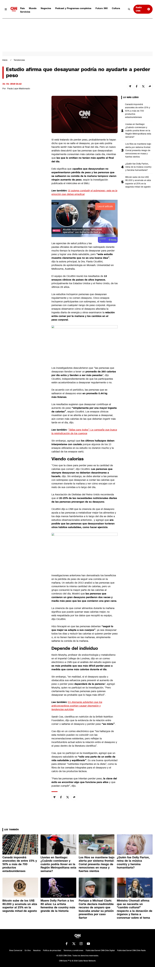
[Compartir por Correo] (130, 86)
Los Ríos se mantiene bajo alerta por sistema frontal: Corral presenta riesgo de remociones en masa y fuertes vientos (138, 150)
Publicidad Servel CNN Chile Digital (100, 950)
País (22, 8)
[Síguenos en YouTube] (88, 943)
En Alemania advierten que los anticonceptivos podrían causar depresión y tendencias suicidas (76, 705)
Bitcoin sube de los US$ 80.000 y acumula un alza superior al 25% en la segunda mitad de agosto (138, 182)
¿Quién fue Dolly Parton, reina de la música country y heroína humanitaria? (138, 167)
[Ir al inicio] (13, 9)
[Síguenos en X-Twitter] (73, 943)
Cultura (116, 8)
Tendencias (19, 60)
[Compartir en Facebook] (136, 86)
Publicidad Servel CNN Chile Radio (131, 950)
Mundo (32, 8)
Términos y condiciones (73, 950)
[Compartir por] (150, 86)
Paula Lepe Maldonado (18, 88)
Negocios (46, 8)
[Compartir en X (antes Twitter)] (143, 86)
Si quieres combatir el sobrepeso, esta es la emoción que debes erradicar (84, 192)
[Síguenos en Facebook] (66, 943)
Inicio (4, 60)
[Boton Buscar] (129, 9)
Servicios (25, 11)
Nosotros (37, 950)
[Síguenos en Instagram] (81, 943)
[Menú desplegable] (5, 9)
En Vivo (28, 950)
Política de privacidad (52, 950)
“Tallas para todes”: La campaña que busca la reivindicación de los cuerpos (84, 431)
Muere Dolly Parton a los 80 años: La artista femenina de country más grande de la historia (58, 906)
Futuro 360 (102, 8)
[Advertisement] (25, 269)
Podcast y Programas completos (73, 8)
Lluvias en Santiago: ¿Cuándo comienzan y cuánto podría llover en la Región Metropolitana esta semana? (138, 130)
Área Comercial (15, 950)
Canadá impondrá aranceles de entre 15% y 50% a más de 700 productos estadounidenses (137, 111)
